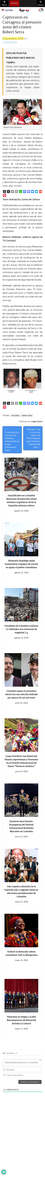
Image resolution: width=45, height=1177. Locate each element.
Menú (4, 5)
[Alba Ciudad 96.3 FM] (22, 10)
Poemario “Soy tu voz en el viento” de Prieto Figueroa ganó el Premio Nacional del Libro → (33, 438)
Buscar (40, 5)
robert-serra (27, 415)
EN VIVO (14, 3)
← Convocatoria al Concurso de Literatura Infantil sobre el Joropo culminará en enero (12, 439)
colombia (15, 415)
